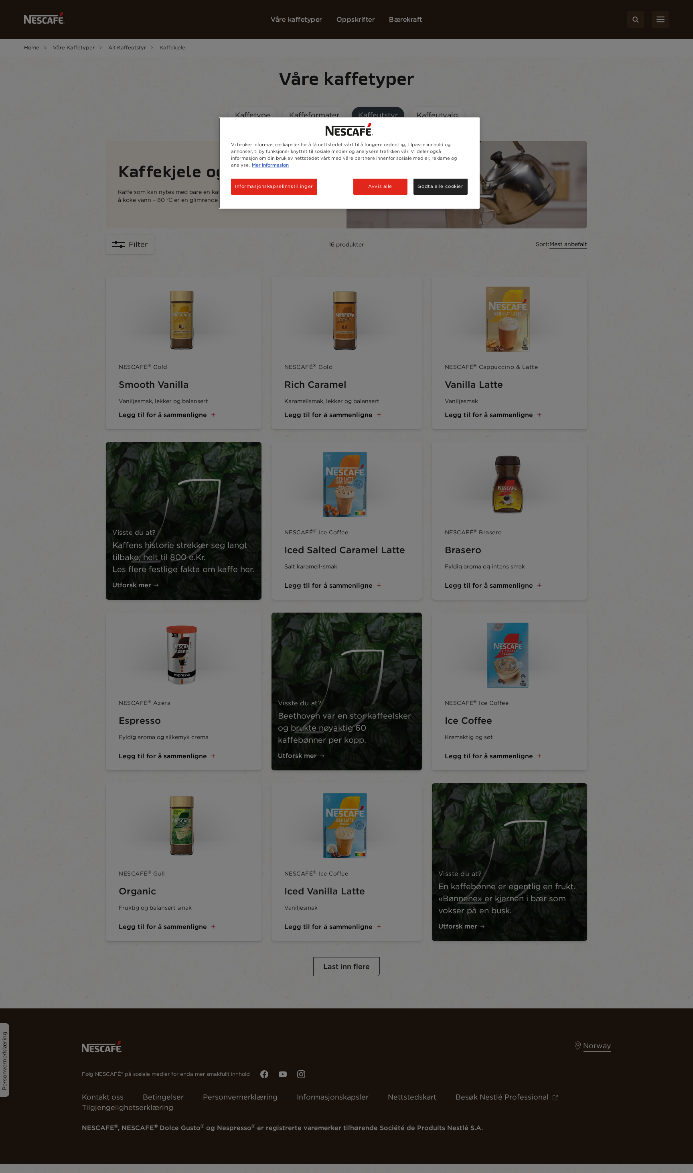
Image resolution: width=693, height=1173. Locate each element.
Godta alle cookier (440, 186)
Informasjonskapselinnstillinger (274, 186)
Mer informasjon (270, 165)
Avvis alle (380, 186)
